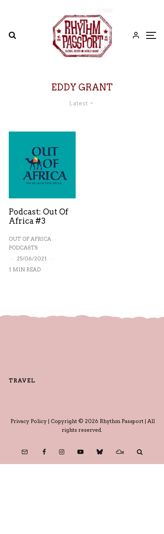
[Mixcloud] (119, 451)
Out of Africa (30, 239)
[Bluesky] (99, 451)
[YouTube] (80, 451)
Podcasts (23, 247)
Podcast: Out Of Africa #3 (38, 216)
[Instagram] (61, 451)
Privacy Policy (28, 421)
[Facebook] (44, 451)
